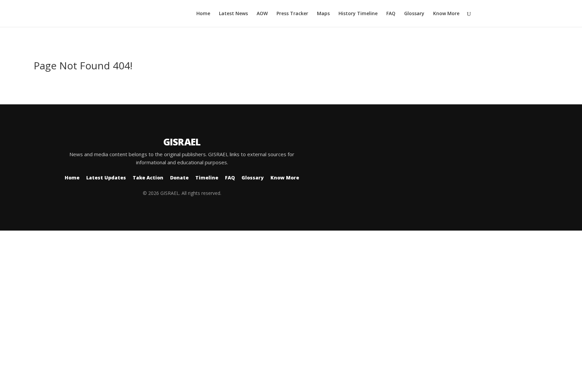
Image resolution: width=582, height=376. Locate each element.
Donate (179, 177)
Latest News (233, 13)
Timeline (206, 177)
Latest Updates (106, 177)
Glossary (414, 13)
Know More (446, 13)
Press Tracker (292, 13)
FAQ (390, 13)
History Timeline (358, 13)
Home (203, 13)
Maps (323, 13)
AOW (262, 13)
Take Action (148, 177)
